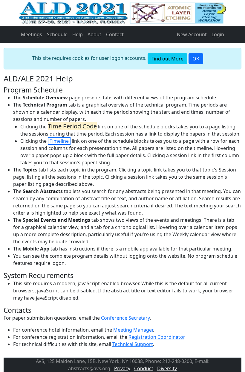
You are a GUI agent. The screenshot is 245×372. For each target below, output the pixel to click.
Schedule (57, 34)
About (94, 34)
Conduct (143, 368)
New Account (192, 34)
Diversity (167, 368)
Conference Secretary (125, 318)
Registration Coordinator (156, 337)
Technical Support (132, 344)
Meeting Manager (133, 330)
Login (218, 34)
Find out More (167, 58)
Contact (115, 34)
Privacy (122, 368)
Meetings (31, 34)
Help (77, 34)
